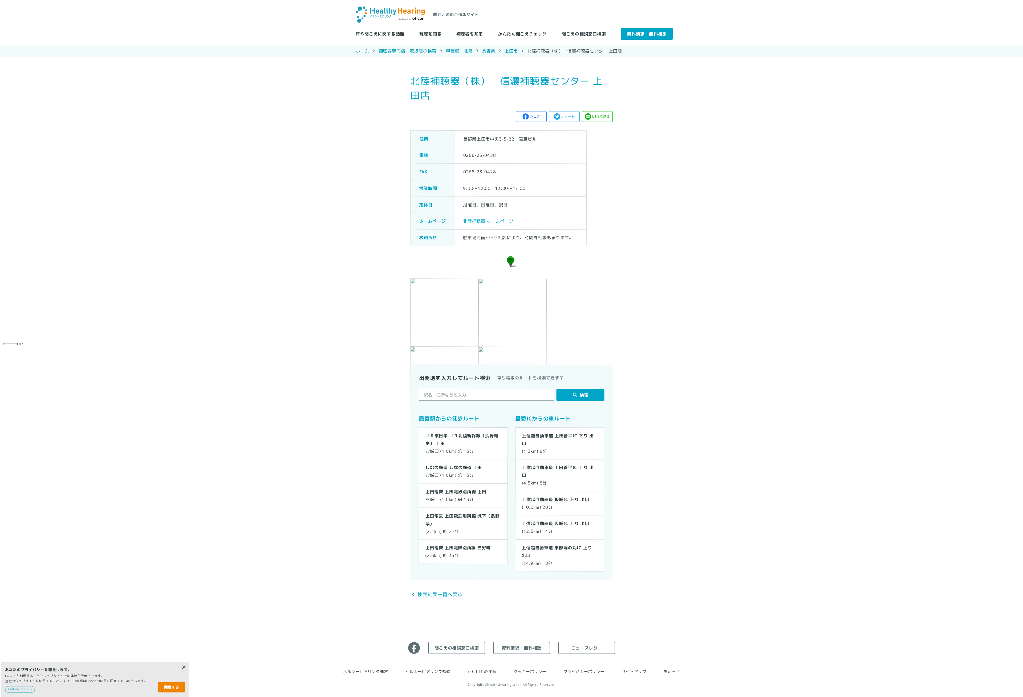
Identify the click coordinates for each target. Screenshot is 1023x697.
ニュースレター (586, 648)
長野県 (488, 51)
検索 (584, 395)
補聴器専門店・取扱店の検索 (407, 51)
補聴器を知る (469, 34)
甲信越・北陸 (459, 51)
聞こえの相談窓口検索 (584, 34)
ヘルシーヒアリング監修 (427, 671)
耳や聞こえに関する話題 (380, 34)
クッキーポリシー (530, 671)
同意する (171, 687)
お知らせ (672, 671)
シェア (535, 116)
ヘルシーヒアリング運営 (365, 671)
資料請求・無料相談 (647, 34)
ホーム (362, 51)
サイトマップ (634, 671)
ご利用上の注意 (482, 671)
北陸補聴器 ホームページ (488, 221)
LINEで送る (601, 116)
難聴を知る (430, 34)
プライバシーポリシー (583, 671)
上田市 (511, 51)
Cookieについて (19, 689)
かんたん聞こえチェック (522, 34)
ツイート (568, 116)
